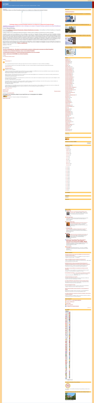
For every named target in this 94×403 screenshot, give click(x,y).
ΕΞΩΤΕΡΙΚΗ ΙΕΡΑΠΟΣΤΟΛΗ (69, 92)
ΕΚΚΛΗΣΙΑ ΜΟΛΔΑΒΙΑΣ (68, 79)
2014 (67, 181)
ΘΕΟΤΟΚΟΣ (67, 96)
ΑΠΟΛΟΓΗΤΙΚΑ (7, 56)
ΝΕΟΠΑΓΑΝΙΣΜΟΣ (68, 111)
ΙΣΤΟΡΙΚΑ (66, 98)
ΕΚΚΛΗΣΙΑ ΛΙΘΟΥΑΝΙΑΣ (69, 78)
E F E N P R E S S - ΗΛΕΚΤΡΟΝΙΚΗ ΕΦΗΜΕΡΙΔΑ (73, 300)
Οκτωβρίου (67, 152)
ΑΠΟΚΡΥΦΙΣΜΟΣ (67, 61)
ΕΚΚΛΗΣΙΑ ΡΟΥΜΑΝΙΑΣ (68, 83)
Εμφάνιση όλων (89, 307)
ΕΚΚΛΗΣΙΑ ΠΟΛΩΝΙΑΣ (68, 82)
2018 (67, 175)
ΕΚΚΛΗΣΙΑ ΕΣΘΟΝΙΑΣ (68, 74)
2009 (67, 188)
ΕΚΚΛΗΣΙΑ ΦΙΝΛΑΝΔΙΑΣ (69, 88)
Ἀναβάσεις (68, 233)
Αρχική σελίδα (31, 91)
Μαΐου (67, 159)
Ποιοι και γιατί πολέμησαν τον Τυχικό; (70, 284)
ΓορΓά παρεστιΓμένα (69, 217)
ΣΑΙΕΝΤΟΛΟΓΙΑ (67, 120)
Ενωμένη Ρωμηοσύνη (69, 304)
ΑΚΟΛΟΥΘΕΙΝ (68, 303)
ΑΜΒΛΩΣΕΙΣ (67, 60)
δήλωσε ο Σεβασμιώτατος (22, 43)
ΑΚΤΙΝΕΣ (6, 4)
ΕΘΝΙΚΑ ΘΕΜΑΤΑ (67, 66)
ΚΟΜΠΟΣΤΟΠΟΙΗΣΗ (68, 102)
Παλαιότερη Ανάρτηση (57, 91)
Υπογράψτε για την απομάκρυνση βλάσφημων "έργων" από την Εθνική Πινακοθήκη (19, 50)
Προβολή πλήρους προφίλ (6, 98)
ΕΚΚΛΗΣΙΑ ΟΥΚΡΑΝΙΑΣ (68, 80)
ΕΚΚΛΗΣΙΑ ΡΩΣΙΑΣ (68, 84)
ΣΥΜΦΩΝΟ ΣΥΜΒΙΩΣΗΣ (68, 124)
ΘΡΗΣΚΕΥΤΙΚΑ (67, 97)
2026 (67, 146)
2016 (67, 178)
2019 (67, 174)
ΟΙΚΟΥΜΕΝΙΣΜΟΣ (68, 112)
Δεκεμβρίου (67, 149)
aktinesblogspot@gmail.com (69, 11)
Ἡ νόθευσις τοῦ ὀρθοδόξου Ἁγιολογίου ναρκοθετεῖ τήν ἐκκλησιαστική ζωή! (75, 259)
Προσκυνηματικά (68, 246)
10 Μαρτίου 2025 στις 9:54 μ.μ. (8, 66)
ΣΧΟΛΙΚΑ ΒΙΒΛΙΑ (67, 125)
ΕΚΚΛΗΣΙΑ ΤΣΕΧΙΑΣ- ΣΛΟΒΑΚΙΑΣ (70, 87)
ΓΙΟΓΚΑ (66, 64)
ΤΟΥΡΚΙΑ (66, 128)
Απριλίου (67, 160)
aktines (9, 95)
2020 (67, 172)
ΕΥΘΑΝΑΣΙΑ (67, 93)
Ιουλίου (67, 156)
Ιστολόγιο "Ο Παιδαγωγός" (70, 301)
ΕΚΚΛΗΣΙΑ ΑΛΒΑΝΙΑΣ (68, 69)
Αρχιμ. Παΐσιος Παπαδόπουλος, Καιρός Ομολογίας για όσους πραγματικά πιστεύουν (77, 280)
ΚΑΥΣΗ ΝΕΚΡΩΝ (67, 101)
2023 (67, 168)
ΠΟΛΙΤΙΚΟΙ (67, 119)
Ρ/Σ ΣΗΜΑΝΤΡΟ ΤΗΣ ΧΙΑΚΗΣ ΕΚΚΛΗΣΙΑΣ (72, 306)
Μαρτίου (67, 162)
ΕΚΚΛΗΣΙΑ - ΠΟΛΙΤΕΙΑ (11, 56)
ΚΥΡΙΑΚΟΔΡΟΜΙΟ (68, 105)
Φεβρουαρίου (68, 163)
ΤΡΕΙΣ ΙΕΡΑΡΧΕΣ (67, 129)
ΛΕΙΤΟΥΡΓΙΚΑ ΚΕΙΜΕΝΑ (69, 106)
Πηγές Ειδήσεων (68, 247)
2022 (67, 169)
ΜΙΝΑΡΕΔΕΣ (67, 110)
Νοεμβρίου (67, 150)
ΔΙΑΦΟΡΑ (66, 65)
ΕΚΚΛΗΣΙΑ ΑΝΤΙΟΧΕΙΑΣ (68, 70)
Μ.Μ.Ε (66, 107)
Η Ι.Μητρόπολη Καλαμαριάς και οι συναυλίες (71, 276)
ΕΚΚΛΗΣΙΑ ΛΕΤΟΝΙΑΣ (68, 75)
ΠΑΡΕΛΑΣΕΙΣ (67, 115)
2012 (67, 184)
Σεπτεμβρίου (68, 153)
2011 (67, 185)
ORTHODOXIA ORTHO (8, 68)
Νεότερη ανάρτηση (5, 91)
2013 (67, 182)
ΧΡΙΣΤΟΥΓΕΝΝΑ (67, 130)
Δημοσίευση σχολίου (6, 89)
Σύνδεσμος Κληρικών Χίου (70, 221)
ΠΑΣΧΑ (66, 116)
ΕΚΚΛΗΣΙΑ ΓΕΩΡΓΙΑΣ (68, 73)
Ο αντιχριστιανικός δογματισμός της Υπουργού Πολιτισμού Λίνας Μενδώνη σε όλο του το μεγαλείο (21, 52)
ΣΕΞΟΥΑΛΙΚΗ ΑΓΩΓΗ (68, 121)
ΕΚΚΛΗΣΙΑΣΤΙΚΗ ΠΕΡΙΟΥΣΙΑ (69, 89)
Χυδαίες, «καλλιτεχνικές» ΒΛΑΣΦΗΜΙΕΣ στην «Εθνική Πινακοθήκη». (15, 53)
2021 (67, 171)
